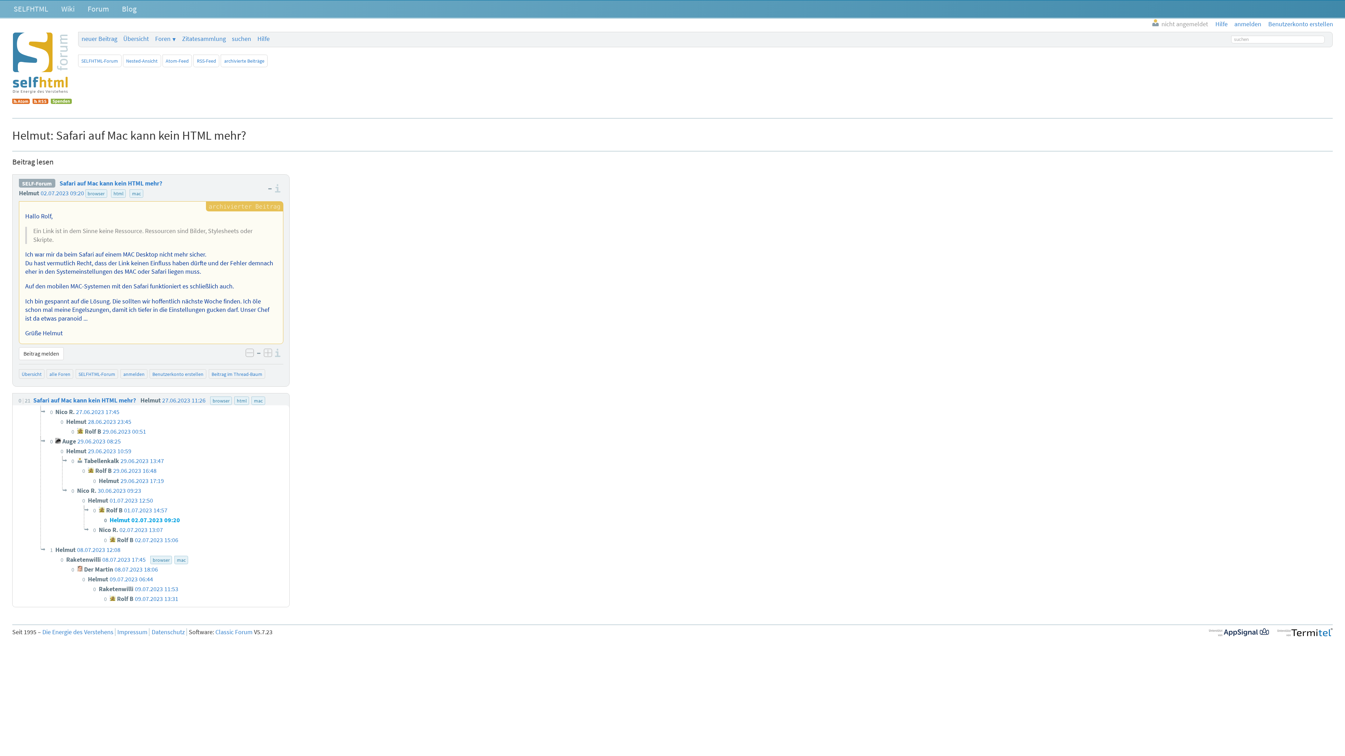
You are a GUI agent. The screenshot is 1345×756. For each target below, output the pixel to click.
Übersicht (136, 39)
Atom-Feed (177, 61)
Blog (129, 9)
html (118, 193)
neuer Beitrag (99, 39)
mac (136, 193)
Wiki (68, 9)
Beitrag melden (41, 353)
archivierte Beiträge (244, 61)
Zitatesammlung (204, 39)
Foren (163, 39)
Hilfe (263, 39)
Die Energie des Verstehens (77, 632)
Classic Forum (234, 632)
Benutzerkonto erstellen (178, 374)
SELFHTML (31, 9)
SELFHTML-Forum (99, 61)
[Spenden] (61, 102)
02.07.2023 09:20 (62, 193)
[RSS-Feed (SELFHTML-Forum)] (40, 102)
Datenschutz (168, 632)
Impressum (132, 632)
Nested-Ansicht (142, 61)
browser (96, 193)
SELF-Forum (37, 183)
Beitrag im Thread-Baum (237, 374)
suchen (241, 39)
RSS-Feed (206, 61)
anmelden (134, 374)
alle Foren (59, 374)
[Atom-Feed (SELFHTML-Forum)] (21, 102)
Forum (98, 9)
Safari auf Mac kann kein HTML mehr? (111, 183)
